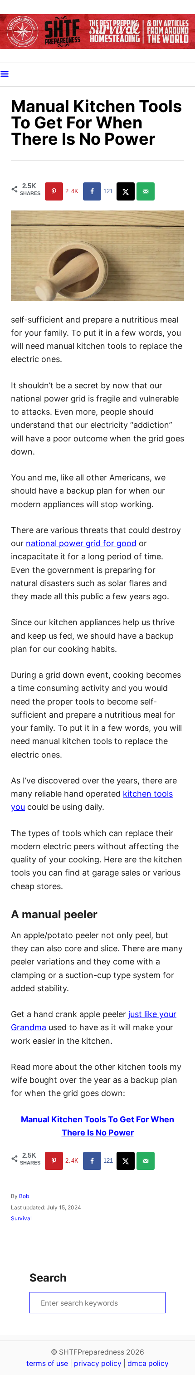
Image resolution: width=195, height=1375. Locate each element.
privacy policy (98, 1363)
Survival (21, 1218)
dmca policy (148, 1363)
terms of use (47, 1363)
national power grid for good (81, 543)
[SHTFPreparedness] (97, 31)
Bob (24, 1196)
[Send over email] (146, 191)
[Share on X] (126, 191)
